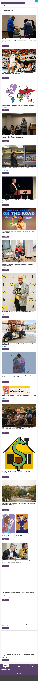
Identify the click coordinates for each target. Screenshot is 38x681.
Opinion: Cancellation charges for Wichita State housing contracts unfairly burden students (17, 472)
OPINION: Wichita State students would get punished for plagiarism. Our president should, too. (17, 534)
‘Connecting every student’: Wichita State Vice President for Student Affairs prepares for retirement (18, 136)
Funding (19, 671)
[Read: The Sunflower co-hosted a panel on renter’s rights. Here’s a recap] (19, 580)
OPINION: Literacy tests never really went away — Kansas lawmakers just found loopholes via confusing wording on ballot (19, 39)
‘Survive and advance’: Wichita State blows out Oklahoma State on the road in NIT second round (17, 73)
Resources (19, 670)
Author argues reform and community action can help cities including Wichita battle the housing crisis (18, 428)
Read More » (5, 46)
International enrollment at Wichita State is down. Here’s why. (18, 105)
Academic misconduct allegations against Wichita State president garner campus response (17, 561)
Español (19, 672)
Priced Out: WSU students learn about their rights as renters (18, 624)
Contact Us (19, 673)
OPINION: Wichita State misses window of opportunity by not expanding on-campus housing (18, 375)
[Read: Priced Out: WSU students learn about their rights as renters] (19, 613)
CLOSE (37, 1)
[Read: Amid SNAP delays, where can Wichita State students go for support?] (19, 155)
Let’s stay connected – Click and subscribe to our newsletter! (13, 3)
